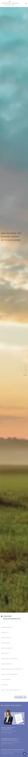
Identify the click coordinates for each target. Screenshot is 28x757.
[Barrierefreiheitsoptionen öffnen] (25, 754)
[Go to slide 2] (26, 367)
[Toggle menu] (26, 3)
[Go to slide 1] (25, 365)
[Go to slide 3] (26, 369)
